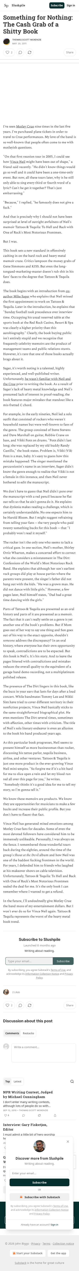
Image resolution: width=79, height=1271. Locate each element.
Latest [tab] (17, 1081)
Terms (46, 1243)
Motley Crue (25, 126)
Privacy (35, 1243)
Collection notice (63, 1243)
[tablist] (19, 1033)
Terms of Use (60, 1206)
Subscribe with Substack (42, 1197)
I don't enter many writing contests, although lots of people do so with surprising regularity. (26, 1104)
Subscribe (57, 5)
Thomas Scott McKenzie (26, 39)
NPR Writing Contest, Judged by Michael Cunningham (28, 1094)
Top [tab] (7, 1081)
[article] (39, 1104)
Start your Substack (29, 1253)
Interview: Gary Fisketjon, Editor (25, 1127)
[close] (68, 1141)
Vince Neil (17, 161)
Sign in (71, 5)
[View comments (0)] (20, 52)
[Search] (72, 1081)
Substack (20, 1263)
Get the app (58, 1253)
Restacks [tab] (28, 1033)
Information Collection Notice (51, 1209)
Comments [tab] (12, 1033)
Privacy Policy (41, 1213)
